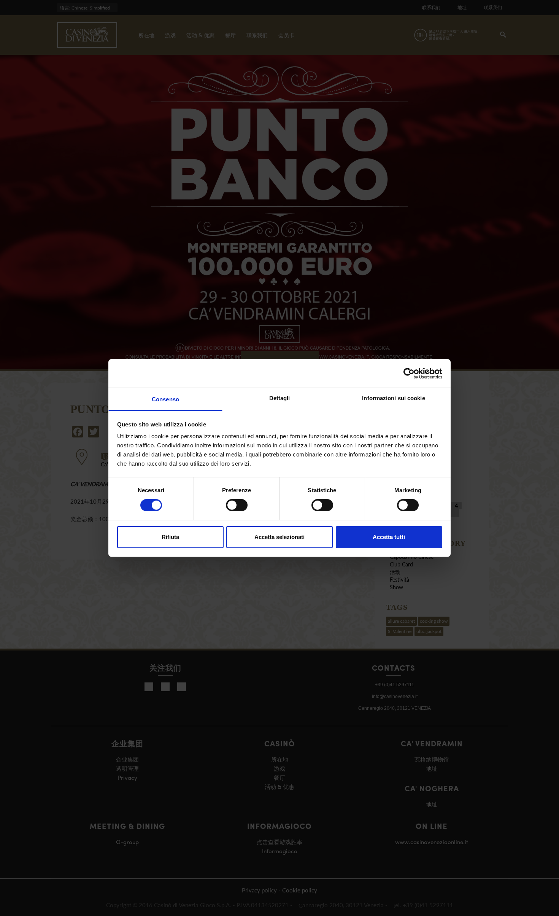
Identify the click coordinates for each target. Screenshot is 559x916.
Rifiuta (170, 537)
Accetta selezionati (279, 537)
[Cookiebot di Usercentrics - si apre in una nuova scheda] (409, 373)
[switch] (237, 505)
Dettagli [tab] (279, 398)
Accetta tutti (389, 537)
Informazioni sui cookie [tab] (393, 398)
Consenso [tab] (165, 399)
